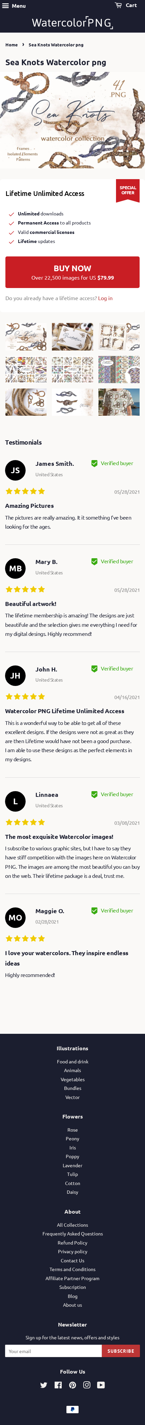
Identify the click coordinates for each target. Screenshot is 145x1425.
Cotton (72, 1183)
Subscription (72, 1287)
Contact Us (72, 1260)
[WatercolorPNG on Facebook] (58, 1386)
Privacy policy (72, 1251)
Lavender (72, 1165)
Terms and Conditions (72, 1269)
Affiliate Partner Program (72, 1278)
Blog (73, 1296)
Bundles (72, 1088)
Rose (72, 1130)
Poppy (72, 1156)
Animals (72, 1070)
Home (11, 44)
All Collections (72, 1225)
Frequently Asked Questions (72, 1233)
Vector (72, 1097)
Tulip (72, 1174)
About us (72, 1305)
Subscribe (121, 1351)
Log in (105, 297)
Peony (72, 1138)
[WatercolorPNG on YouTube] (101, 1386)
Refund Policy (72, 1242)
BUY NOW (72, 272)
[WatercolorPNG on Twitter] (44, 1386)
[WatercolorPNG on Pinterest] (72, 1386)
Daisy (72, 1192)
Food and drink (72, 1061)
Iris (72, 1147)
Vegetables (73, 1079)
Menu (18, 5)
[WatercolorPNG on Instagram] (86, 1386)
